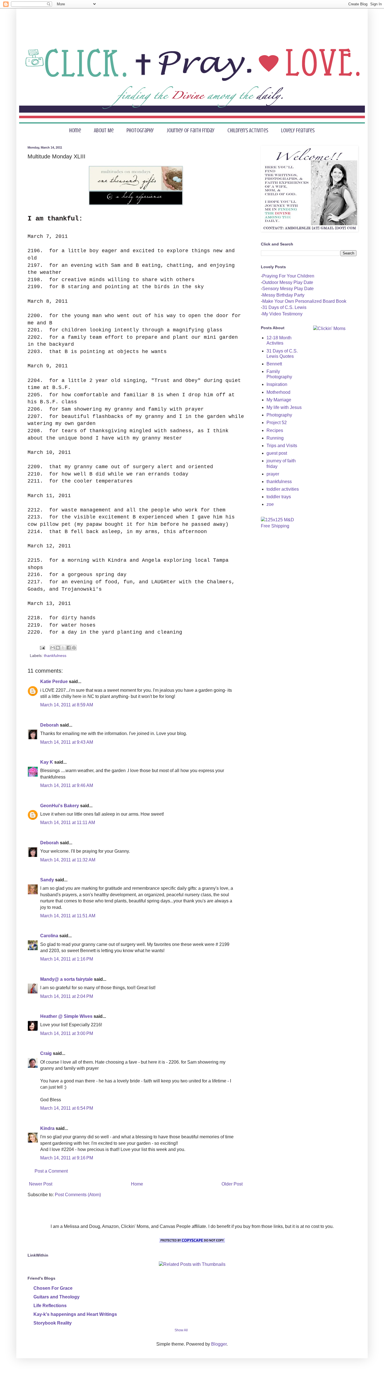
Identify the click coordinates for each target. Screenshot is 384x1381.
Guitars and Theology (56, 1296)
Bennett (274, 363)
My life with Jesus (284, 407)
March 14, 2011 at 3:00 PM (66, 1033)
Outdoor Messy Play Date (287, 282)
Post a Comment (51, 1171)
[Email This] (52, 647)
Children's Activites (247, 130)
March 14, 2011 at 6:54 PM (66, 1108)
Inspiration (276, 384)
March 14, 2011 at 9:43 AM (66, 742)
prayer (272, 474)
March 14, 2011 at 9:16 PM (66, 1157)
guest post (276, 453)
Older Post (232, 1184)
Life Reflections (50, 1305)
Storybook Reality (52, 1323)
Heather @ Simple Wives (66, 1016)
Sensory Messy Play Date (288, 288)
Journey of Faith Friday (190, 130)
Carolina (49, 935)
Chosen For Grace (53, 1288)
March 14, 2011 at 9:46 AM (66, 785)
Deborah (49, 725)
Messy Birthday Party (283, 295)
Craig (46, 1053)
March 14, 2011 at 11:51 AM (67, 915)
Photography (140, 130)
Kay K (46, 762)
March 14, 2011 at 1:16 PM (66, 959)
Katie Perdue (54, 681)
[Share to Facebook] (68, 647)
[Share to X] (63, 647)
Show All (181, 1330)
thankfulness (55, 655)
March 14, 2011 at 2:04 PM (66, 996)
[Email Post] (42, 647)
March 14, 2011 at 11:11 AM (67, 822)
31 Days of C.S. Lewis (284, 307)
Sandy (47, 879)
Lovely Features (298, 130)
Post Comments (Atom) (78, 1194)
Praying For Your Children (288, 276)
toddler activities (282, 489)
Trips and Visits (281, 445)
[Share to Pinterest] (74, 647)
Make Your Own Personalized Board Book (304, 301)
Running (275, 438)
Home (75, 130)
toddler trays (278, 496)
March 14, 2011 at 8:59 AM (66, 704)
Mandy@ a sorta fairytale (66, 979)
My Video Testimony (282, 313)
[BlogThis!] (58, 647)
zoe (270, 504)
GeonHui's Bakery (59, 805)
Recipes (274, 430)
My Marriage (278, 399)
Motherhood (278, 392)
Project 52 (276, 422)
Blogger (219, 1344)
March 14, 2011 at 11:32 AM (67, 859)
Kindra (47, 1128)
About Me (104, 130)
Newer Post (40, 1184)
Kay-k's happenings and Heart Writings (75, 1314)
